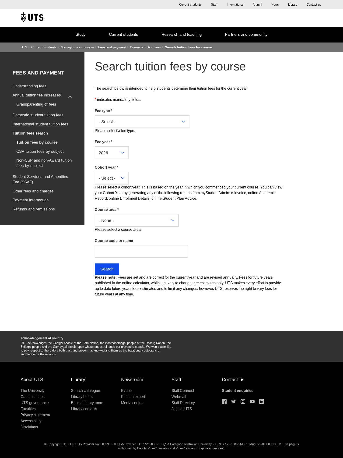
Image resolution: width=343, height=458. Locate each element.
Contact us (314, 4)
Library (292, 4)
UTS (24, 47)
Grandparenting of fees (36, 104)
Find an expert (133, 397)
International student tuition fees (40, 124)
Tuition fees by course (36, 142)
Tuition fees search (30, 133)
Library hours (82, 397)
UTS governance (35, 403)
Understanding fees (29, 86)
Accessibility (31, 421)
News (275, 4)
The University (33, 391)
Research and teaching (181, 34)
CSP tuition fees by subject (40, 151)
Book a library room (87, 403)
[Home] (32, 18)
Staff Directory (183, 403)
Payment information (31, 200)
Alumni (257, 4)
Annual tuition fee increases (37, 95)
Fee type (103, 111)
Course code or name (114, 241)
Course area (107, 210)
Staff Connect (183, 391)
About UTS (32, 379)
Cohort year (106, 167)
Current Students (44, 47)
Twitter (233, 401)
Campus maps (33, 397)
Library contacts (84, 409)
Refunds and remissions (34, 209)
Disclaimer (29, 427)
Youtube (252, 401)
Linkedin (261, 401)
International (235, 4)
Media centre (132, 403)
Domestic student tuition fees (38, 115)
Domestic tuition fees (146, 47)
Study (81, 34)
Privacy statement (35, 415)
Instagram (243, 401)
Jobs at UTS (182, 409)
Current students (190, 4)
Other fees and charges (33, 191)
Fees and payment (112, 47)
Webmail (179, 397)
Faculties (28, 409)
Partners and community (246, 34)
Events (127, 391)
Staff (214, 4)
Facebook (224, 401)
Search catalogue (85, 391)
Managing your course (78, 47)
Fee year (103, 142)
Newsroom (132, 379)
